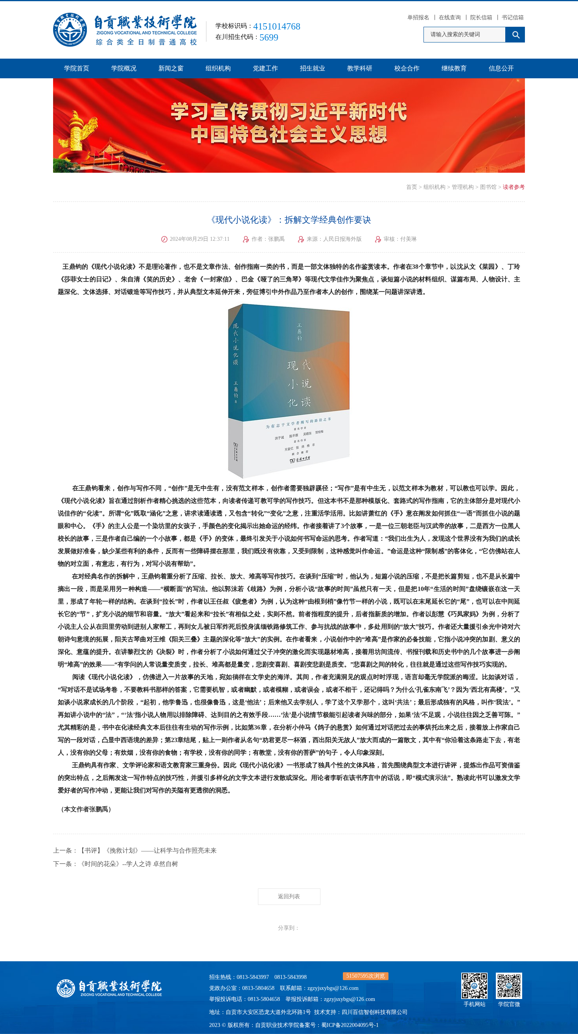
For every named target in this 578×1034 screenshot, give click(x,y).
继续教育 (454, 68)
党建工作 (265, 68)
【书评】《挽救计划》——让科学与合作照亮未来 (147, 850)
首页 (411, 187)
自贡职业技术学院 (277, 1025)
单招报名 (418, 17)
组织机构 (218, 68)
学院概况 (123, 68)
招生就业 (312, 68)
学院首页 (76, 68)
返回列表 (289, 896)
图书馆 (488, 187)
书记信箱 (513, 17)
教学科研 (359, 68)
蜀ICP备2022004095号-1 (350, 1025)
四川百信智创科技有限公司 (375, 1012)
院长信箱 (481, 17)
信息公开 (501, 68)
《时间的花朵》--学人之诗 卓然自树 (128, 863)
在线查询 (450, 17)
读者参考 (514, 187)
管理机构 (463, 187)
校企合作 (407, 68)
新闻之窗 (171, 68)
